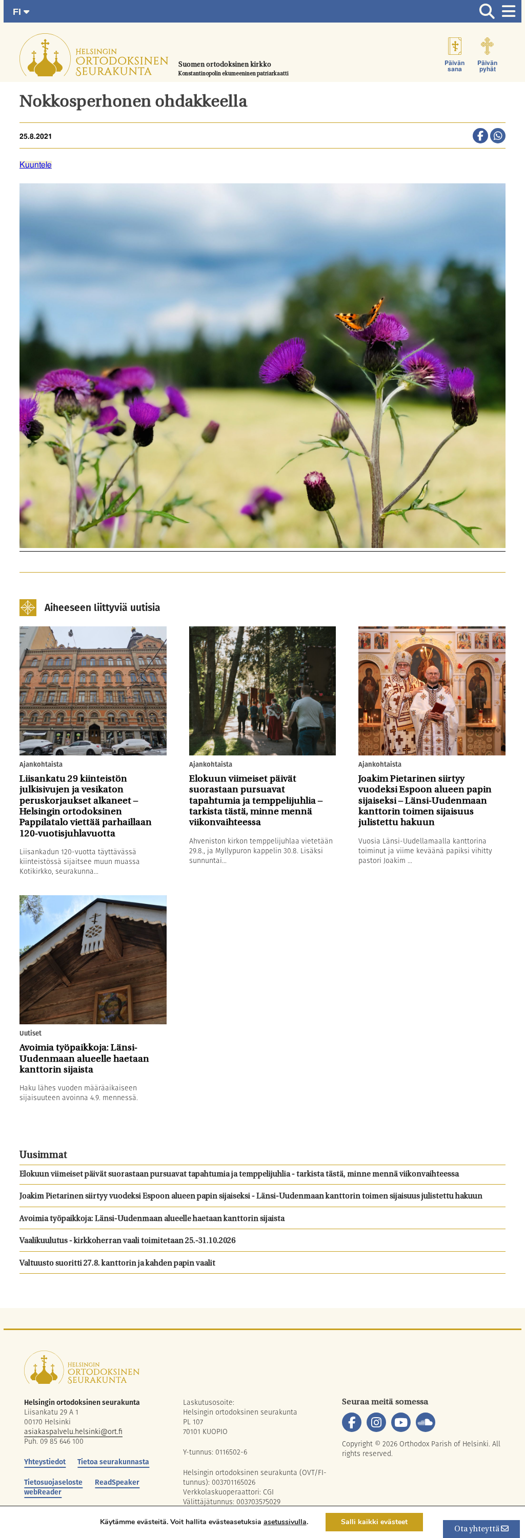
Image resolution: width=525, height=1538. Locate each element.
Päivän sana (455, 66)
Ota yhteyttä (477, 1529)
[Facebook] (351, 1422)
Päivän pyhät (487, 66)
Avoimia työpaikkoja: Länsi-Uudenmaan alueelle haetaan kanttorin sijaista (152, 1219)
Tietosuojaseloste (53, 1482)
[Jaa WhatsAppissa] (498, 137)
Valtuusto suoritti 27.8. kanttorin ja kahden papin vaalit (117, 1264)
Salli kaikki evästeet (374, 1522)
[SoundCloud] (425, 1422)
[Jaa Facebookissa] (480, 137)
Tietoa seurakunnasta (113, 1462)
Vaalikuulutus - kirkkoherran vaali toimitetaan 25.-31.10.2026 (127, 1241)
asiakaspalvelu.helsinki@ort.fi (73, 1431)
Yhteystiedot (45, 1462)
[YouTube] (401, 1422)
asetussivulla (285, 1522)
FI (18, 12)
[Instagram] (376, 1422)
